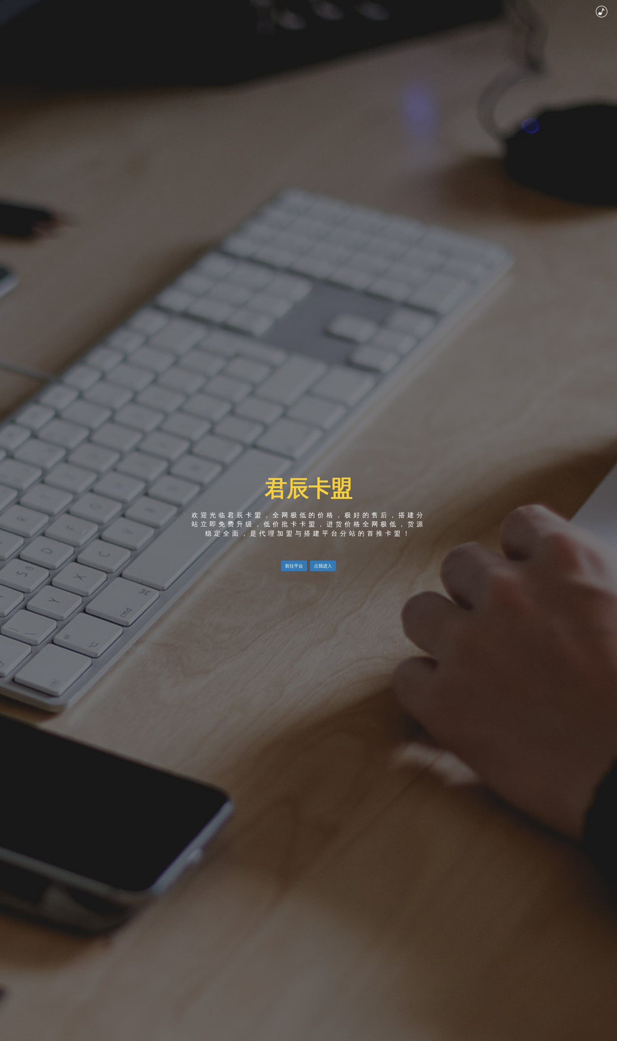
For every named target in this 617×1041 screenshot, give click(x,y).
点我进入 (323, 565)
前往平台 (294, 565)
